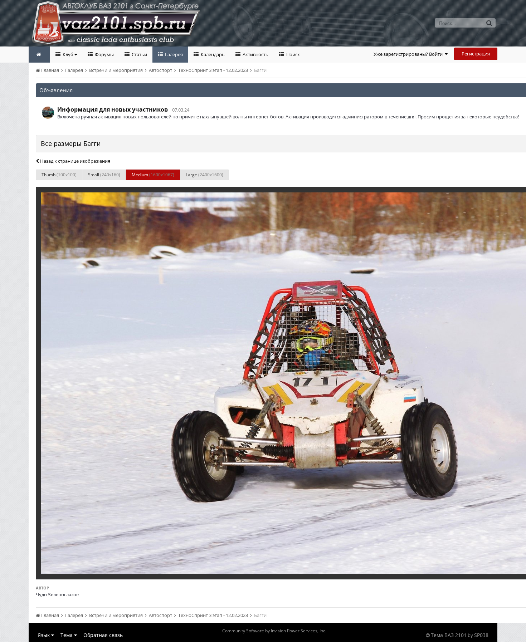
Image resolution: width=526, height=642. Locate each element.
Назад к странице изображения (74, 161)
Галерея (173, 54)
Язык (44, 635)
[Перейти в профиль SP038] (48, 113)
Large (204, 175)
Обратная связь (103, 635)
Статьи (139, 54)
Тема (67, 635)
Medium (153, 175)
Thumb (59, 175)
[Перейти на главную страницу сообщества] (39, 54)
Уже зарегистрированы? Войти (409, 54)
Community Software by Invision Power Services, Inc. (274, 631)
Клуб (68, 54)
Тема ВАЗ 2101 (449, 635)
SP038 (481, 635)
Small (104, 175)
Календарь (212, 54)
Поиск (292, 54)
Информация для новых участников (112, 109)
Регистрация (476, 53)
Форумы (104, 54)
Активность (255, 54)
